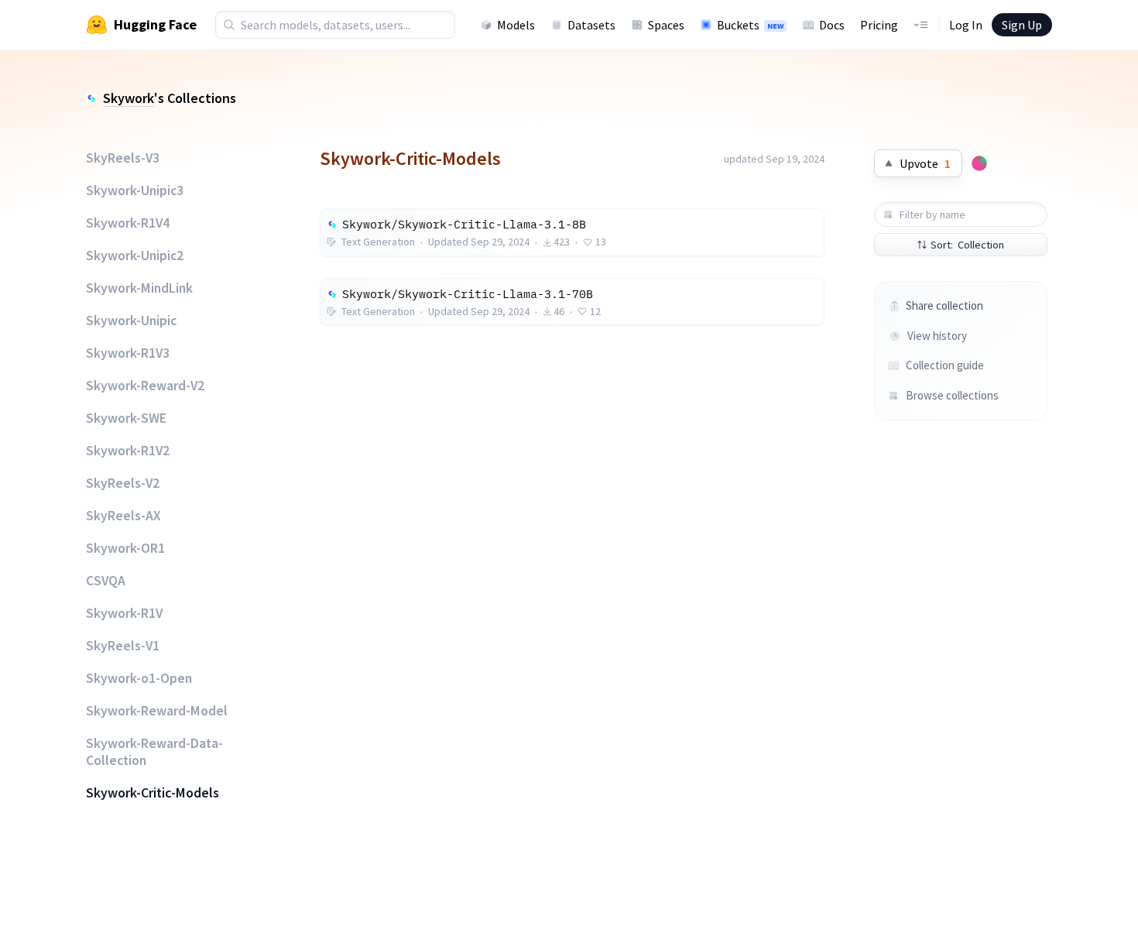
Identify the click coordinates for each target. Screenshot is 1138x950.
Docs (832, 25)
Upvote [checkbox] (925, 163)
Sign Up (1022, 25)
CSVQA (105, 580)
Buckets (750, 25)
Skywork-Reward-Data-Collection (154, 752)
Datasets (591, 25)
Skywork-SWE (126, 418)
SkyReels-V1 (122, 645)
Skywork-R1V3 (128, 353)
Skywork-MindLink (139, 288)
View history (937, 335)
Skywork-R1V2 (128, 450)
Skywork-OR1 (125, 548)
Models (516, 25)
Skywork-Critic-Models (152, 792)
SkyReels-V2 (122, 483)
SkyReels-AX (123, 515)
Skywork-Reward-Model (157, 710)
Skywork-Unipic (131, 320)
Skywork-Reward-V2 (145, 385)
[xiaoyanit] (979, 163)
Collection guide (945, 365)
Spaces (666, 25)
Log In (965, 25)
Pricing (879, 25)
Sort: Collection (967, 245)
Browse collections (951, 395)
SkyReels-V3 (122, 157)
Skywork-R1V (124, 613)
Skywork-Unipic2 (134, 255)
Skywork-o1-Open (139, 678)
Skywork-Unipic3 (134, 190)
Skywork (128, 98)
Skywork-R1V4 (128, 222)
